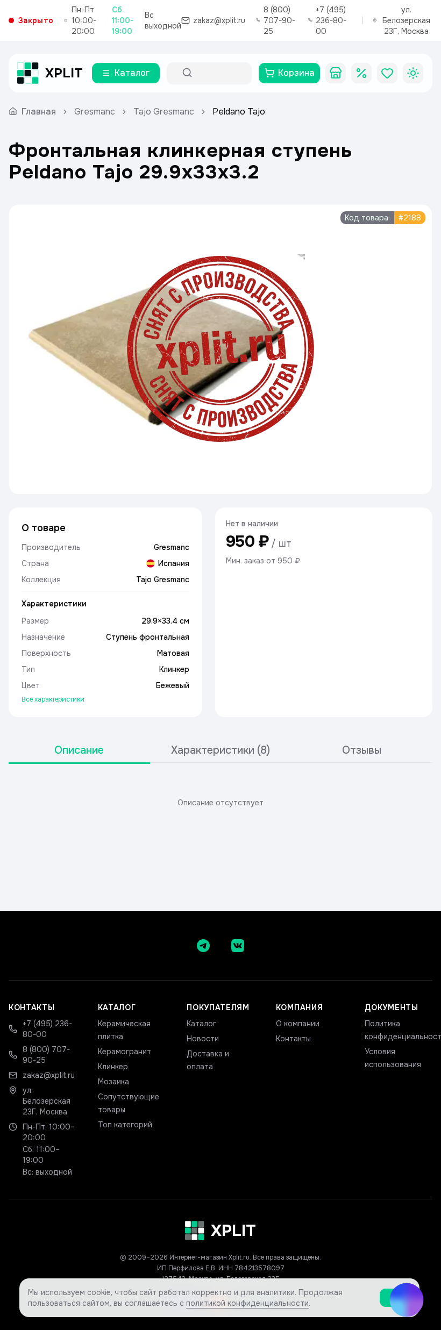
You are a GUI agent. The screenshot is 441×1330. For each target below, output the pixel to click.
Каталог (201, 1023)
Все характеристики (53, 699)
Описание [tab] (79, 750)
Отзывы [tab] (361, 750)
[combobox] (219, 73)
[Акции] (361, 73)
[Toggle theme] (413, 73)
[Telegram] (203, 946)
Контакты (293, 1038)
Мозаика (113, 1081)
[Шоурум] (335, 73)
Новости (203, 1038)
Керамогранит (124, 1051)
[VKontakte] (238, 946)
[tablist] (220, 751)
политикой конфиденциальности (247, 1303)
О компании (297, 1023)
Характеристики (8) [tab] (220, 750)
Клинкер (113, 1066)
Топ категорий (125, 1124)
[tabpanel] (220, 802)
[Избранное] (387, 73)
